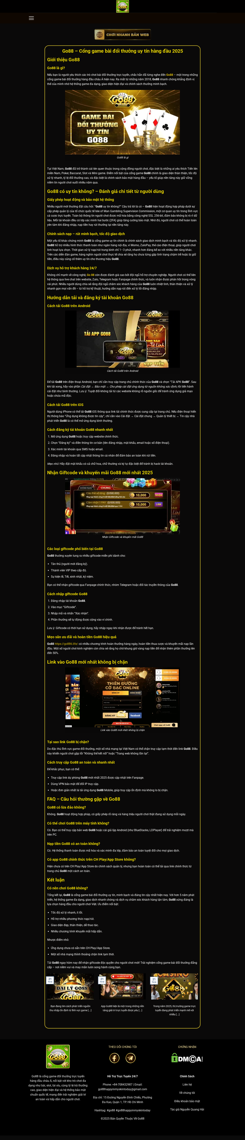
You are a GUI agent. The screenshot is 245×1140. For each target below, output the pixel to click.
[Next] (198, 999)
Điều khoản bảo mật (187, 1101)
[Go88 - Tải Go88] (122, 6)
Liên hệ (187, 1084)
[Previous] (46, 999)
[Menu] (31, 18)
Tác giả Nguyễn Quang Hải (187, 1109)
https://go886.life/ (66, 644)
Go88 (35, 1076)
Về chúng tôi (187, 1092)
